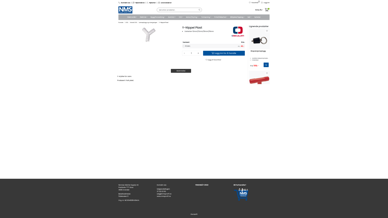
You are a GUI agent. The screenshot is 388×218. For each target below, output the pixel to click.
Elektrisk (143, 17)
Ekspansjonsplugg (258, 51)
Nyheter (257, 17)
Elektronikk (131, 17)
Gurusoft (194, 214)
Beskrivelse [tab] (181, 71)
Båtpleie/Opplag (236, 17)
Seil (249, 17)
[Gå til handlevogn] (267, 10)
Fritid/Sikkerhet (220, 17)
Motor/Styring (191, 17)
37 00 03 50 (161, 191)
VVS (180, 17)
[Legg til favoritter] (267, 31)
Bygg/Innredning (157, 17)
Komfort (171, 17)
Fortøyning (205, 17)
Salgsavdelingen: (163, 189)
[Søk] (199, 10)
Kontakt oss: (162, 185)
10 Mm (187, 46)
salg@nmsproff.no (164, 194)
